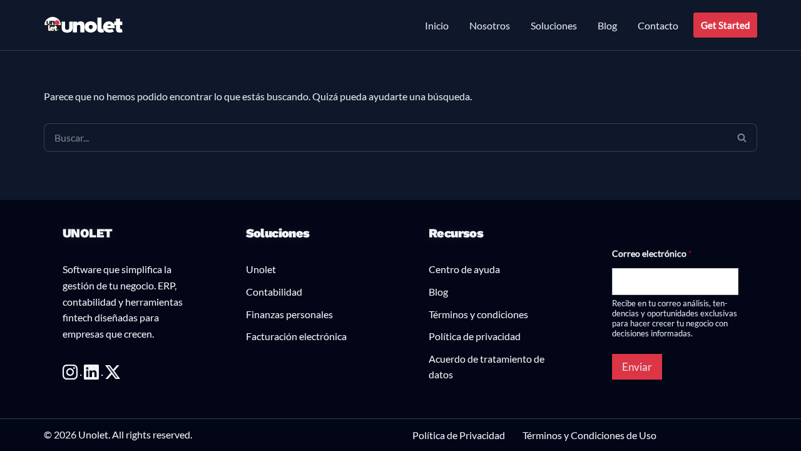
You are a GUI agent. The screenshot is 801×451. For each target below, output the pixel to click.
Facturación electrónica (296, 336)
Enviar (637, 366)
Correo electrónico (652, 253)
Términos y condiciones (478, 314)
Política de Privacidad (458, 435)
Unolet (261, 269)
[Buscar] (742, 137)
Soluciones (554, 25)
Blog (607, 25)
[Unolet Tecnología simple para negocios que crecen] (84, 25)
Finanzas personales (289, 314)
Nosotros (489, 25)
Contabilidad (274, 292)
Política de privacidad (475, 336)
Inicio (437, 25)
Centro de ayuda (464, 269)
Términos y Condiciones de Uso (589, 435)
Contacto (658, 25)
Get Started (725, 25)
